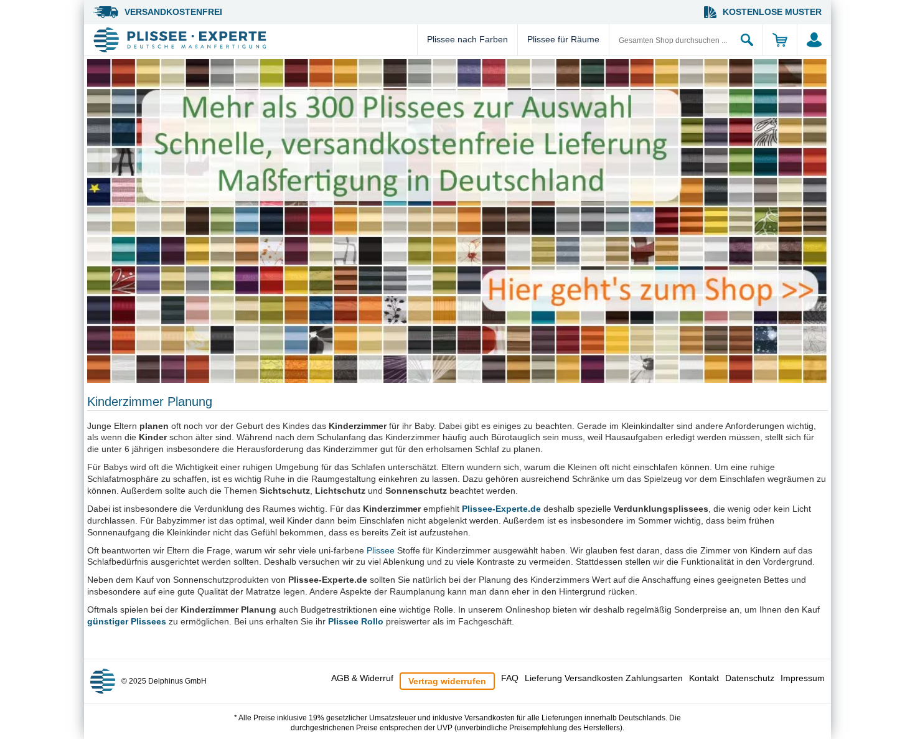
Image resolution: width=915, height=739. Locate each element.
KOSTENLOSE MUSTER (772, 12)
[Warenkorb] (779, 39)
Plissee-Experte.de (501, 509)
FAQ (509, 678)
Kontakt (704, 678)
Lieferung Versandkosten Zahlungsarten (604, 678)
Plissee (381, 550)
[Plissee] (253, 39)
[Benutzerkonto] (814, 39)
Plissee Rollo (355, 621)
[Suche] (746, 39)
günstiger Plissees (126, 621)
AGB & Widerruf (362, 678)
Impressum (803, 678)
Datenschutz (749, 678)
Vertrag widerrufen (447, 681)
